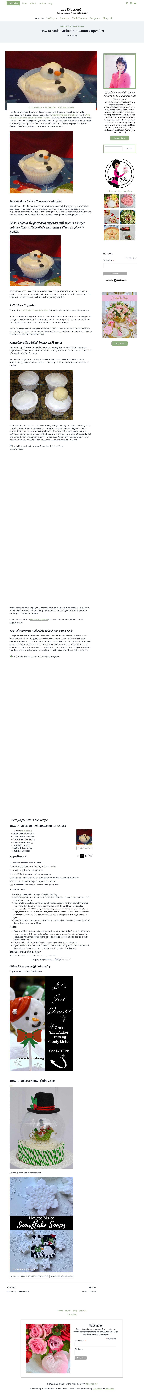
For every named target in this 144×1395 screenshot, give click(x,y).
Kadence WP (92, 1384)
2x (86, 856)
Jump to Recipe (35, 107)
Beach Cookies (89, 1290)
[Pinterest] (127, 3)
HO (11, 1085)
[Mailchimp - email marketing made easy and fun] (116, 280)
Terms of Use (109, 1389)
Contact (42, 3)
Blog (51, 3)
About (33, 3)
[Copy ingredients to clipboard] (26, 856)
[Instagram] (131, 3)
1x (82, 856)
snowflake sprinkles (39, 619)
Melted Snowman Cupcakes (61, 1276)
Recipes (81, 26)
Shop (105, 18)
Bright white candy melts (63, 115)
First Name (78, 1349)
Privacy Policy (97, 1389)
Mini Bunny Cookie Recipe (18, 1290)
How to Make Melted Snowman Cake (35, 1276)
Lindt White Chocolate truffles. (34, 310)
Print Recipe (50, 107)
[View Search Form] (111, 18)
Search (128, 148)
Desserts (73, 26)
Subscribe (13, 3)
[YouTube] (135, 3)
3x (90, 856)
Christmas (64, 26)
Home (24, 3)
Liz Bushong (73, 36)
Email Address (108, 260)
